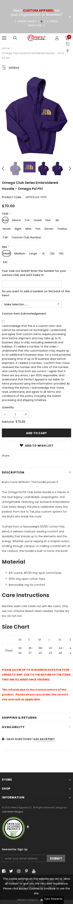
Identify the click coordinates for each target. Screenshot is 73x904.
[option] (36, 116)
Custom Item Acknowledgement (24, 313)
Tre (27, 220)
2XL (52, 253)
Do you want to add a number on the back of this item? (36, 293)
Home (6, 48)
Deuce (16, 220)
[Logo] (37, 38)
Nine (28, 229)
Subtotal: (8, 422)
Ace (5, 220)
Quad (37, 220)
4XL (5, 262)
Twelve (62, 229)
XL (43, 253)
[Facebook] (3, 871)
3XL (61, 253)
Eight (18, 229)
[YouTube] (33, 871)
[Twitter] (10, 871)
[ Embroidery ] (27, 21)
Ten (37, 229)
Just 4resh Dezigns (12, 811)
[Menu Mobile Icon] (4, 38)
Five (48, 220)
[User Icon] (57, 38)
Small (6, 253)
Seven (7, 229)
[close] (70, 17)
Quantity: (8, 407)
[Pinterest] (25, 871)
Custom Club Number (26, 237)
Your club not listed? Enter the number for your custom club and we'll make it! (34, 273)
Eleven (49, 229)
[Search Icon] (15, 38)
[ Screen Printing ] (43, 23)
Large (33, 253)
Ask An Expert (44, 739)
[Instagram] (18, 871)
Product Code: (12, 197)
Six (57, 220)
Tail (5, 237)
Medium (19, 253)
